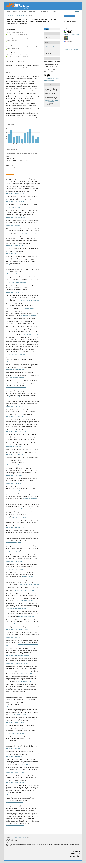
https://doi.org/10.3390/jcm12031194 (16, 623)
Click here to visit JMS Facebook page (71, 49)
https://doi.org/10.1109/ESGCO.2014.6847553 (16, 387)
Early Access (16, 11)
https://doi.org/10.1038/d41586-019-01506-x (15, 207)
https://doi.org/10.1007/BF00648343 (14, 748)
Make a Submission (69, 15)
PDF (46, 29)
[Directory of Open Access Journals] (72, 34)
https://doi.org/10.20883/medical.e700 (19, 714)
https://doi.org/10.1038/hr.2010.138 (14, 637)
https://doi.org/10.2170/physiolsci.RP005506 (15, 396)
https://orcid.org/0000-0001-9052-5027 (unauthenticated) (18, 34)
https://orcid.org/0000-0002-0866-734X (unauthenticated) (18, 56)
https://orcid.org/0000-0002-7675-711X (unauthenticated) (17, 42)
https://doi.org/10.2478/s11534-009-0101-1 (15, 772)
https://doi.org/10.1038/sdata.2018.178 (27, 233)
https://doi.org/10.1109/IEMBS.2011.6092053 (16, 282)
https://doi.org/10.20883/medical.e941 (17, 61)
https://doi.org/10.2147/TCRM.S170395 (14, 416)
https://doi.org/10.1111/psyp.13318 (14, 542)
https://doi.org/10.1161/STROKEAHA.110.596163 (17, 431)
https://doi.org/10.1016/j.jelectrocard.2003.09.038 (17, 273)
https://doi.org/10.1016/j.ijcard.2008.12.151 (15, 742)
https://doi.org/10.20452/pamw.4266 (26, 681)
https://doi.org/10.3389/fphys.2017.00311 (15, 782)
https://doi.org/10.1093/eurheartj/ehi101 (15, 527)
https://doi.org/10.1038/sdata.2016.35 (14, 225)
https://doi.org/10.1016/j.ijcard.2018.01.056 (15, 561)
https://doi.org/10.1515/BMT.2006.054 (14, 569)
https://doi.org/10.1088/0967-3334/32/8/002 (24, 590)
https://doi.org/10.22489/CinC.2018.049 (14, 292)
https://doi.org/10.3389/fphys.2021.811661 (30, 300)
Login (78, 3)
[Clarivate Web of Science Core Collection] (68, 32)
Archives (24, 11)
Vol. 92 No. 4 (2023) (19, 15)
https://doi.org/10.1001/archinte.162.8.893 (15, 245)
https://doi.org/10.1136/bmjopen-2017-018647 (16, 193)
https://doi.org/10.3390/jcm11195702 (28, 315)
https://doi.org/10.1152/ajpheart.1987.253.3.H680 (17, 663)
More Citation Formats (49, 104)
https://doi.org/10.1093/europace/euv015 (29, 334)
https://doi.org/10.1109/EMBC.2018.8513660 (16, 264)
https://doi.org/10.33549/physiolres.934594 (15, 475)
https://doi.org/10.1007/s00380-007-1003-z (15, 733)
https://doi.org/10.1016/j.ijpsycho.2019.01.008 (16, 551)
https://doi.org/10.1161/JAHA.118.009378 (15, 446)
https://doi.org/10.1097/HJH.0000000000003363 (16, 354)
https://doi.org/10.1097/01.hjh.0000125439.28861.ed (17, 655)
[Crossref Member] (66, 39)
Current (8, 11)
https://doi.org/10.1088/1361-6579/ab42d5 (17, 608)
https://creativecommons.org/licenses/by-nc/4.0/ (42, 843)
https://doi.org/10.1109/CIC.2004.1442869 (15, 722)
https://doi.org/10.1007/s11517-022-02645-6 (23, 600)
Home (7, 15)
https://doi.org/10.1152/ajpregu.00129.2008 (15, 794)
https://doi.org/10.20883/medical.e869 (14, 802)
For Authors (53, 11)
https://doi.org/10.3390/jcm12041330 (28, 508)
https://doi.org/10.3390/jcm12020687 (26, 308)
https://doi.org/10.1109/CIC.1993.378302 (15, 756)
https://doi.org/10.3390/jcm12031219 (26, 616)
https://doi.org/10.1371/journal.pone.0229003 (16, 217)
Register (74, 3)
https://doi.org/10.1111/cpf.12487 (28, 534)
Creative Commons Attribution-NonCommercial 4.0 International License (52, 78)
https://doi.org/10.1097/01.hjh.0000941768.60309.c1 (17, 464)
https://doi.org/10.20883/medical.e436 (14, 361)
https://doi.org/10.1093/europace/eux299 (15, 825)
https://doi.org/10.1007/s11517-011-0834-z (29, 584)
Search (77, 11)
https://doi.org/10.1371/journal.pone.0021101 (16, 201)
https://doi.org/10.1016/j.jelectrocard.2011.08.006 (17, 517)
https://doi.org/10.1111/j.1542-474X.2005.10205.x (28, 490)
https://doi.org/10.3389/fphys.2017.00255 (15, 369)
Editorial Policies (42, 11)
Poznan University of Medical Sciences (18, 837)
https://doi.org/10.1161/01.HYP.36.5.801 (15, 406)
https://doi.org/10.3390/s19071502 (13, 253)
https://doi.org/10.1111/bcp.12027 (26, 673)
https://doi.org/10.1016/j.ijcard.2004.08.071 (17, 377)
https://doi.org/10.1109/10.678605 (24, 764)
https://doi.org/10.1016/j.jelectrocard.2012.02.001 (17, 629)
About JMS (31, 11)
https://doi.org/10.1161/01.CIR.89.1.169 (14, 483)
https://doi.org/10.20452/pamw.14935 (14, 454)
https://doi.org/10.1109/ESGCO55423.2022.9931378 (17, 706)
